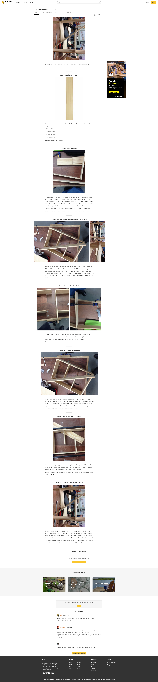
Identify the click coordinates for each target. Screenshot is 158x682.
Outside (78, 666)
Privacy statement (67, 679)
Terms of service (58, 679)
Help (92, 666)
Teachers (31, 2)
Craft (70, 668)
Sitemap (93, 668)
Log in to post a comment (79, 653)
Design (70, 666)
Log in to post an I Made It (79, 562)
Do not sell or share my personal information (91, 679)
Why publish (94, 662)
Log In (147, 2)
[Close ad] (125, 62)
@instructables (112, 662)
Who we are (93, 670)
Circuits (70, 662)
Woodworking (49, 12)
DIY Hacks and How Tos (65, 644)
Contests (25, 2)
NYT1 (61, 615)
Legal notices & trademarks (109, 679)
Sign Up (153, 2)
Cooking (79, 662)
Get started (93, 664)
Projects (18, 2)
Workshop (42, 12)
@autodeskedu (112, 665)
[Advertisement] (116, 79)
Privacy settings (76, 679)
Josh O (36, 12)
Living (78, 664)
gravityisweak (63, 627)
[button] (103, 15)
